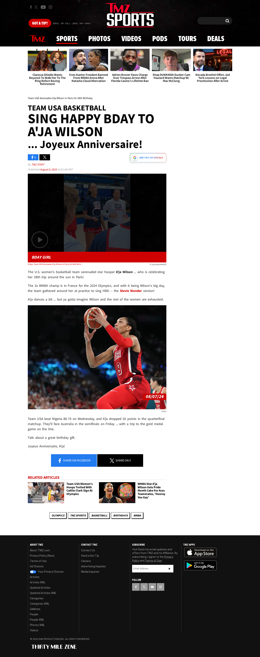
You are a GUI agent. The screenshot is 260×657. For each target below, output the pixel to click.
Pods (159, 39)
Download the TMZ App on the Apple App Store (200, 552)
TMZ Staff (37, 164)
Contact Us (88, 550)
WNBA (137, 515)
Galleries (35, 609)
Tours (187, 39)
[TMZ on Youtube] (43, 7)
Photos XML (37, 625)
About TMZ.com (40, 550)
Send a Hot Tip (90, 555)
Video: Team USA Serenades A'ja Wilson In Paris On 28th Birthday (55, 264)
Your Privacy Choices (50, 571)
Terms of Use (38, 561)
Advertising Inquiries (93, 566)
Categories (36, 598)
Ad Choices (37, 566)
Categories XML (39, 603)
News (37, 38)
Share (76, 460)
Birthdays (120, 515)
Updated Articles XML (43, 593)
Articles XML (37, 582)
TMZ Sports (78, 515)
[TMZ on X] (36, 7)
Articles (34, 577)
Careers (86, 561)
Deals (215, 39)
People (34, 614)
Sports (66, 39)
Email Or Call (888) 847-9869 (71, 23)
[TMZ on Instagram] (50, 7)
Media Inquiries (90, 571)
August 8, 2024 (48, 169)
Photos (99, 39)
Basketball (99, 515)
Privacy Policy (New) (42, 555)
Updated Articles (40, 587)
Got (40, 23)
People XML (37, 619)
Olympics (58, 515)
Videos (131, 39)
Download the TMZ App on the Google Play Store (200, 565)
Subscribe (169, 568)
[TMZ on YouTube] (152, 587)
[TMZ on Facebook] (31, 7)
